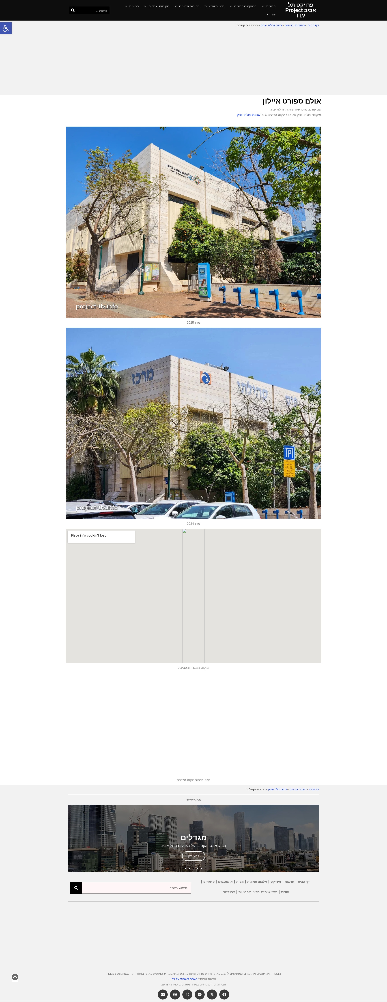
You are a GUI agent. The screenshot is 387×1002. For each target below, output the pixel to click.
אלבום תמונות (257, 881)
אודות (285, 892)
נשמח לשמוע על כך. (184, 979)
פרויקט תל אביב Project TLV (300, 10)
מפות (240, 881)
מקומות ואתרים (158, 6)
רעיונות (134, 6)
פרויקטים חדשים (245, 6)
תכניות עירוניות (214, 6)
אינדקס (276, 881)
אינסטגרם (225, 881)
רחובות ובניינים (189, 6)
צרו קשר (229, 892)
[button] (6, 28)
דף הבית (313, 25)
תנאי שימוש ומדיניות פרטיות (258, 892)
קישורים (209, 881)
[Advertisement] (193, 61)
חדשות (270, 6)
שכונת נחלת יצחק (248, 115)
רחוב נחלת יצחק (271, 25)
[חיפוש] (73, 10)
